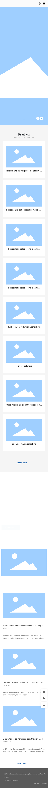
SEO (7, 777)
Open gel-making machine (24, 444)
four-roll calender (24, 366)
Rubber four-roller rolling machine (24, 249)
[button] (41, 118)
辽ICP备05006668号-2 (11, 780)
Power (33, 774)
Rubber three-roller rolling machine (24, 327)
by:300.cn (39, 774)
